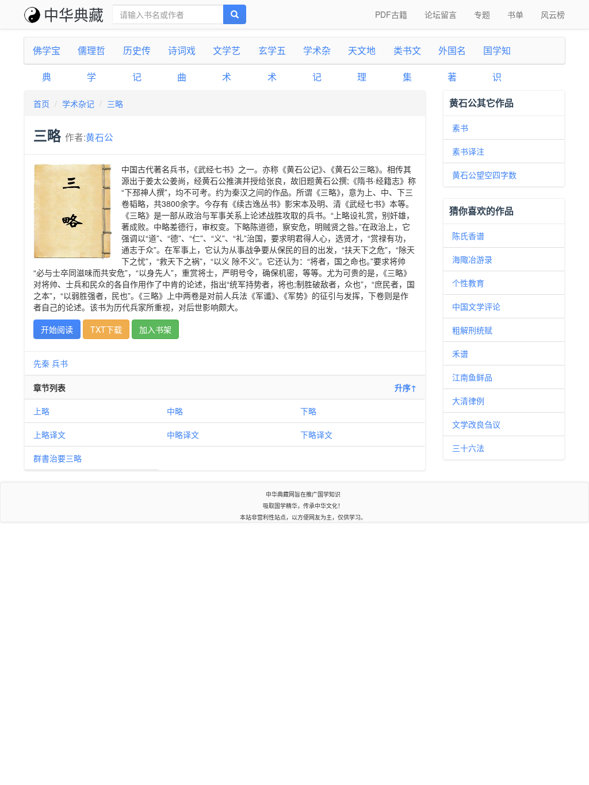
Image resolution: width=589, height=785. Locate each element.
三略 (115, 103)
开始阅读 (57, 329)
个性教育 (468, 282)
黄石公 (99, 136)
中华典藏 (74, 14)
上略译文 (49, 434)
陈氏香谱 (468, 235)
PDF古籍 (391, 14)
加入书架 (155, 329)
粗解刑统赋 (472, 330)
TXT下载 (106, 329)
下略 (308, 411)
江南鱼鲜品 (472, 377)
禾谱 (460, 353)
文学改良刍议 (476, 424)
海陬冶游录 (472, 259)
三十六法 (468, 447)
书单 (515, 14)
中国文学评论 (476, 306)
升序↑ (405, 387)
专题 (482, 14)
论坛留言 (440, 14)
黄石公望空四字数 (484, 174)
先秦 (41, 363)
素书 (460, 127)
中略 (175, 411)
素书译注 (468, 151)
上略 (41, 411)
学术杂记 (78, 103)
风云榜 (553, 14)
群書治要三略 (57, 458)
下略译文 (316, 434)
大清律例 (468, 400)
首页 (41, 103)
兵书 (60, 363)
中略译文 (183, 434)
